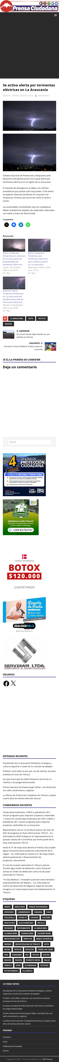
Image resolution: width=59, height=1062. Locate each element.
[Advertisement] (29, 48)
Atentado (9, 912)
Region (7, 960)
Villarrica (27, 971)
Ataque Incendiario (38, 907)
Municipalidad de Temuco (27, 944)
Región (8, 324)
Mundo (7, 944)
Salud (47, 960)
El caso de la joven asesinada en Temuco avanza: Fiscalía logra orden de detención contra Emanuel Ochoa (27, 868)
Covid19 (34, 917)
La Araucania (40, 928)
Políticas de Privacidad (12, 1046)
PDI (26, 955)
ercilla (41, 923)
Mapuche (28, 939)
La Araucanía (16, 318)
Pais (6, 955)
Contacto (7, 1037)
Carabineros (24, 912)
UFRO (18, 965)
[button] (55, 15)
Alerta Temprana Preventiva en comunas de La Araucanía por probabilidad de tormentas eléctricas (14, 259)
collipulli (9, 917)
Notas (7, 949)
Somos (6, 1050)
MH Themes (48, 1059)
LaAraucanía (27, 933)
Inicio (5, 1041)
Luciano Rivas (44, 933)
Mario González (44, 939)
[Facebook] (6, 683)
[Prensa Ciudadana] (29, 10)
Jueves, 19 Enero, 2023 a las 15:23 (19, 95)
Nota (30, 318)
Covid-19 (22, 917)
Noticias (29, 949)
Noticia (42, 318)
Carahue (38, 912)
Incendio (8, 928)
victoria (44, 965)
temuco (8, 965)
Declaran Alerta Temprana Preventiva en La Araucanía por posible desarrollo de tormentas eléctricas (13, 296)
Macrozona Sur (12, 939)
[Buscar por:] (30, 442)
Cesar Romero (43, 95)
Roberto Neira (33, 960)
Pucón (46, 955)
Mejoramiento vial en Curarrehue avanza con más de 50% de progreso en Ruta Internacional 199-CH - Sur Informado (28, 833)
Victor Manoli (11, 971)
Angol (7, 907)
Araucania (20, 907)
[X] (13, 683)
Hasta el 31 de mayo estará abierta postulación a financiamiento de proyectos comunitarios (28, 857)
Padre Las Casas (45, 949)
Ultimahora (30, 965)
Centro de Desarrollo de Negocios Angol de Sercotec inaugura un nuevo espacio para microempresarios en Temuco (29, 889)
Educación (9, 923)
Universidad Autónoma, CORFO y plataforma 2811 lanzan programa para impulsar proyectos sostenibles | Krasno (29, 815)
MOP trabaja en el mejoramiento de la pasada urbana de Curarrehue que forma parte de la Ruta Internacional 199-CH (28, 839)
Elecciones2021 (26, 923)
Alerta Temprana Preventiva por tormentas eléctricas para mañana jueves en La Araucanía (38, 259)
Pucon (36, 955)
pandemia (16, 955)
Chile (48, 912)
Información (23, 928)
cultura (46, 917)
